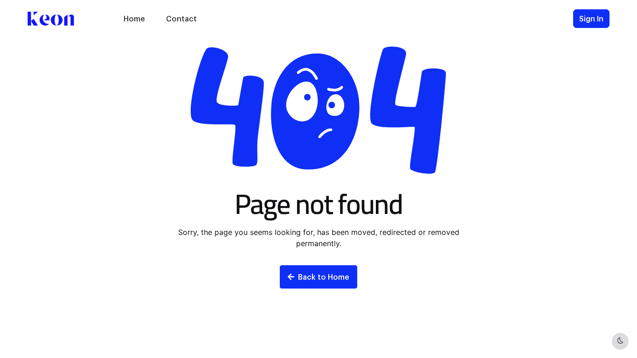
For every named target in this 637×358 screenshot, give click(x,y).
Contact (181, 18)
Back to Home (323, 276)
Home (134, 18)
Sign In (591, 18)
